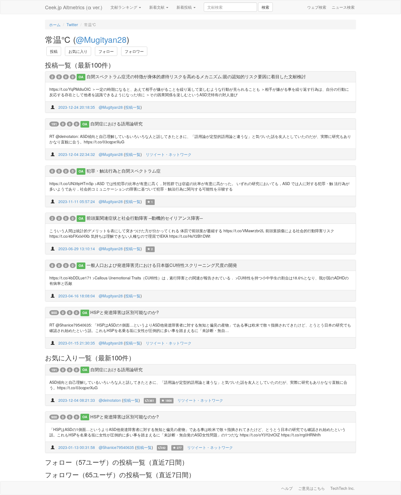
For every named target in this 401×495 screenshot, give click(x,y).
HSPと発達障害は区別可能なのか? (124, 312)
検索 (265, 7)
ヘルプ (287, 488)
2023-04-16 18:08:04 (76, 295)
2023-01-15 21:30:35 (76, 343)
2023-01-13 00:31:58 (76, 447)
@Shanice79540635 (116, 447)
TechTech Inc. (342, 488)
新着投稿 (184, 7)
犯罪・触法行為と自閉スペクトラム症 (123, 171)
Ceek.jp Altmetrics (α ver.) (73, 7)
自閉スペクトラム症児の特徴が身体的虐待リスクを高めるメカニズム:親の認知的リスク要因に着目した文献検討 (196, 76)
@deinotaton (110, 400)
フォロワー (134, 51)
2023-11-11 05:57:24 (76, 201)
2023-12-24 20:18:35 (76, 107)
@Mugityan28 (101, 39)
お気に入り (78, 51)
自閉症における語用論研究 (116, 123)
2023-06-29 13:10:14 (76, 248)
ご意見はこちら (311, 488)
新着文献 (157, 7)
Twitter (72, 24)
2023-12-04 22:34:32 (76, 154)
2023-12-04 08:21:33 (76, 400)
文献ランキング (124, 7)
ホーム (55, 24)
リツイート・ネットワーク (168, 154)
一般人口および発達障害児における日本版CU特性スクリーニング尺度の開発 (161, 265)
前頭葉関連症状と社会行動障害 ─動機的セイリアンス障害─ (144, 218)
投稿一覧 (132, 107)
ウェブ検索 (316, 7)
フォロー (106, 51)
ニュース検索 (343, 7)
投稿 (54, 51)
